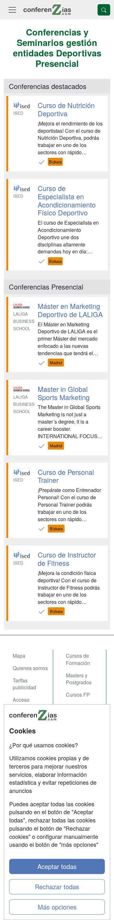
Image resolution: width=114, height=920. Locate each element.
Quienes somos (30, 668)
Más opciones (57, 906)
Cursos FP (78, 694)
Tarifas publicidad (24, 684)
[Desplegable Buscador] (104, 10)
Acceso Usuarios (23, 703)
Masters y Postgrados (79, 679)
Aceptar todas (57, 866)
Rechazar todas (57, 886)
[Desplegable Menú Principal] (12, 10)
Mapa (19, 655)
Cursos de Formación (78, 659)
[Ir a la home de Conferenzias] (47, 10)
